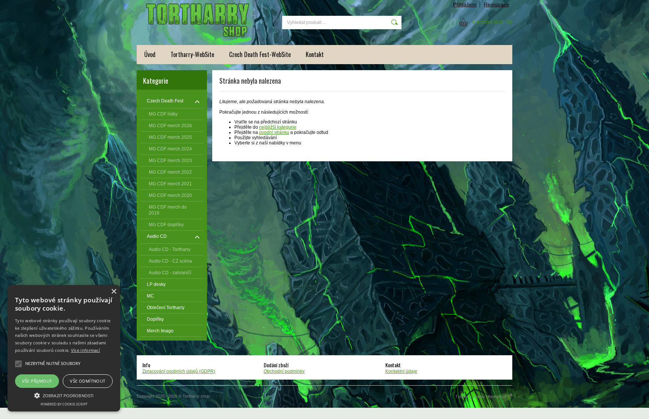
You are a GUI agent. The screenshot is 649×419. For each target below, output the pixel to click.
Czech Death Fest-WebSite (260, 54)
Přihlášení (465, 5)
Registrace (496, 5)
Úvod (149, 54)
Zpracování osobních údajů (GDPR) (178, 371)
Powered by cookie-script (64, 404)
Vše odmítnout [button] (87, 381)
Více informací (85, 350)
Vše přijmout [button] (37, 381)
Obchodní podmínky (284, 371)
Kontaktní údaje (401, 371)
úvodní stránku (274, 132)
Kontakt (315, 54)
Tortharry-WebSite (192, 54)
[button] (64, 395)
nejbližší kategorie (277, 127)
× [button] (113, 291)
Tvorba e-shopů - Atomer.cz (481, 396)
